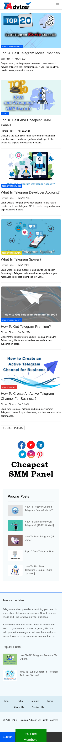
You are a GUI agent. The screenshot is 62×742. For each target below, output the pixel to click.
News (50, 701)
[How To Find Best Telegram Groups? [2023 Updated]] (15, 570)
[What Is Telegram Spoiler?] (31, 237)
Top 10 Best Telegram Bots (39, 551)
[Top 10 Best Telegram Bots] (15, 555)
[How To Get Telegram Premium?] (31, 304)
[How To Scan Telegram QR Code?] (15, 540)
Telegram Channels (12, 47)
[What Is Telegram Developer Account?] (31, 170)
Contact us (38, 707)
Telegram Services (11, 186)
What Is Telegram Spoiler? (21, 259)
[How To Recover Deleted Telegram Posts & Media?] (15, 510)
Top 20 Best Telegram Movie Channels (30, 53)
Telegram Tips (9, 387)
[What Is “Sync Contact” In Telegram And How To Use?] (10, 675)
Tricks (19, 701)
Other (5, 114)
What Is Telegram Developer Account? (30, 192)
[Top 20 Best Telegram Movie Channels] (31, 30)
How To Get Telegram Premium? (26, 326)
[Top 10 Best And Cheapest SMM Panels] (31, 97)
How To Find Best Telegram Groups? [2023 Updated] (38, 570)
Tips (6, 701)
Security (35, 701)
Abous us (18, 707)
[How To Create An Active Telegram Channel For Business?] (31, 371)
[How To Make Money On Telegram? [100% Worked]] (15, 525)
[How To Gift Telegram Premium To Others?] (10, 659)
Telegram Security (11, 253)
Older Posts (13, 427)
